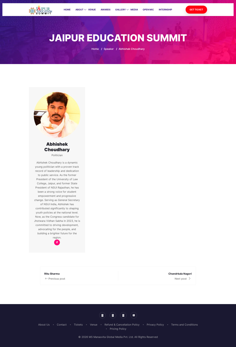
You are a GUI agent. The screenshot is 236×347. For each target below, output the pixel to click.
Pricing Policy (118, 328)
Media (134, 9)
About (79, 9)
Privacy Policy (155, 324)
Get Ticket (196, 9)
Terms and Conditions (184, 324)
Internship (165, 9)
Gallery (120, 9)
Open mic (148, 9)
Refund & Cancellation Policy (122, 324)
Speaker (109, 48)
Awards (105, 9)
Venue (92, 9)
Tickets (78, 324)
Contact (62, 324)
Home (67, 9)
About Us (44, 324)
